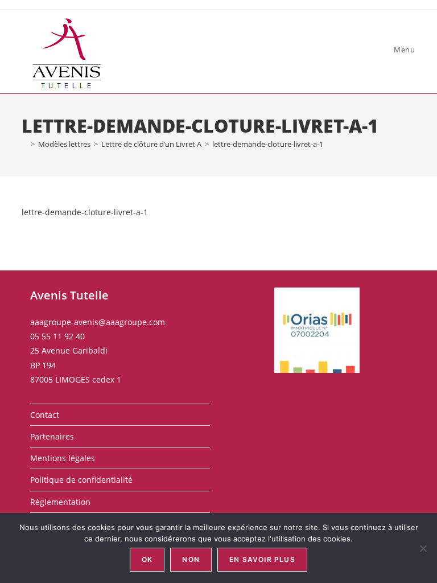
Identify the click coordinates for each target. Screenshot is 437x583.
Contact (44, 414)
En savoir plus (262, 559)
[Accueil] (24, 144)
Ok (147, 559)
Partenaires (52, 436)
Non (191, 559)
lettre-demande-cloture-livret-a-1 (267, 144)
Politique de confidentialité (81, 479)
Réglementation (60, 501)
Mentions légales (62, 458)
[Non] (422, 548)
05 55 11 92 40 (57, 336)
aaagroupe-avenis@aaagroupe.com (97, 322)
